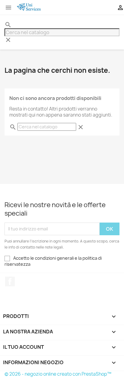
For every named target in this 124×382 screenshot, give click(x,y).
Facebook (10, 281)
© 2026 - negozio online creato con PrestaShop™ (58, 374)
